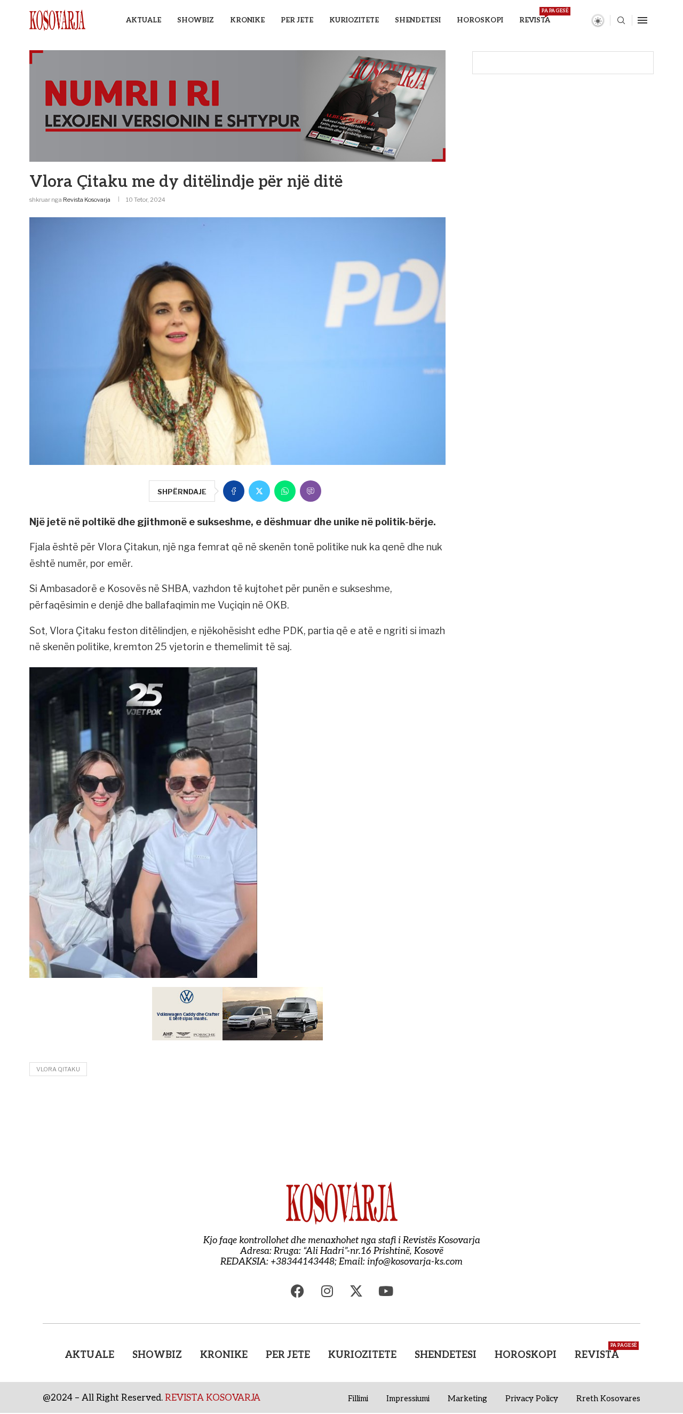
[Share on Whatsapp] (285, 491)
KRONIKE (247, 20)
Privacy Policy (531, 1398)
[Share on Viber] (310, 491)
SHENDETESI (418, 20)
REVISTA (534, 16)
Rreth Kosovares (608, 1398)
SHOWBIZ (195, 20)
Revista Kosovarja (86, 199)
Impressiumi (408, 1398)
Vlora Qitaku (58, 1069)
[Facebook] (297, 1291)
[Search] (621, 21)
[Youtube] (385, 1291)
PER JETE (297, 20)
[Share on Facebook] (233, 491)
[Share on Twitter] (259, 491)
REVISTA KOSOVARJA (212, 1398)
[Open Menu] (642, 20)
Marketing (467, 1398)
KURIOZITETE (354, 20)
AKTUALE (143, 20)
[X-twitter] (356, 1291)
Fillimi (358, 1398)
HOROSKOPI (480, 20)
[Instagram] (327, 1291)
